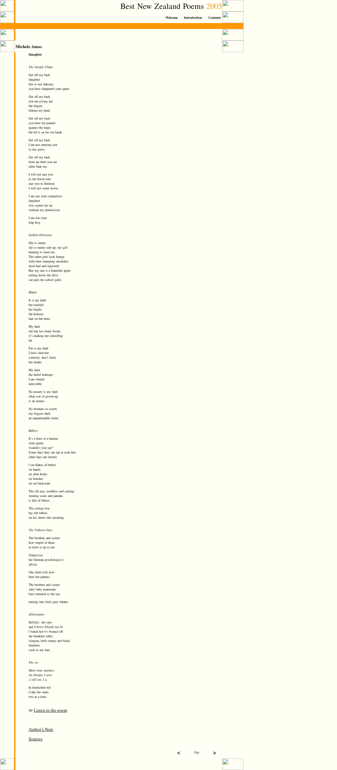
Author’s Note (41, 729)
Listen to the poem (50, 710)
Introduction (193, 17)
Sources (35, 738)
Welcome (172, 17)
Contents (214, 17)
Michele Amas (28, 46)
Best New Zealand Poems (166, 6)
